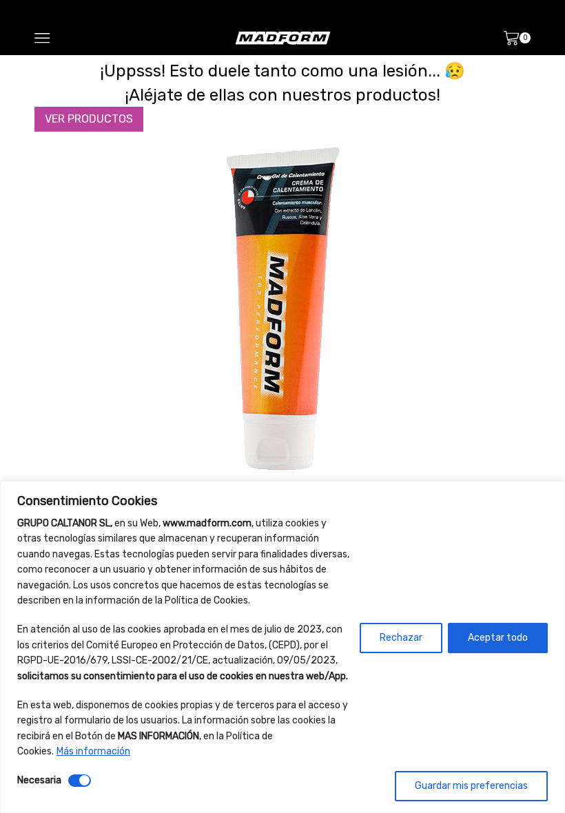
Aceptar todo (498, 638)
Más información (93, 751)
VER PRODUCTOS (89, 118)
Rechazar (401, 638)
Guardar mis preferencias (471, 786)
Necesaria (39, 780)
